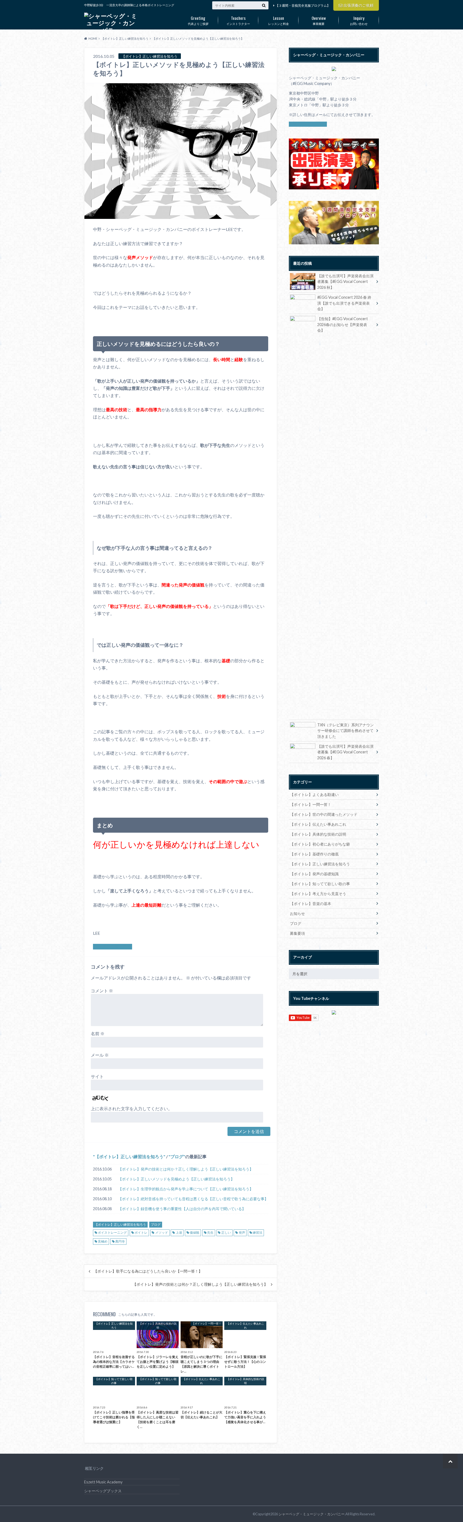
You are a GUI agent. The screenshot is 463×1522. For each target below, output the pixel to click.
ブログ (176, 1156)
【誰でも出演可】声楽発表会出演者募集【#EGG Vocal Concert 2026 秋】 (345, 282)
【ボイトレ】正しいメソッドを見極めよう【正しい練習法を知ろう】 (176, 1179)
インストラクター (238, 20)
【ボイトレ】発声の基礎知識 (314, 874)
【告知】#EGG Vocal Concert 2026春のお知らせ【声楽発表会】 (342, 324)
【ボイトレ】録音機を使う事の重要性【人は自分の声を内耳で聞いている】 (182, 1208)
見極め (102, 1241)
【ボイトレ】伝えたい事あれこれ (318, 824)
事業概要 (319, 20)
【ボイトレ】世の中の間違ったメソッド (323, 814)
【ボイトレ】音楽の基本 (310, 903)
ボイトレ (141, 1233)
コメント (102, 990)
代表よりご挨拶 (198, 20)
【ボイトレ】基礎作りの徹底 (314, 854)
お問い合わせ (359, 20)
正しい (226, 1233)
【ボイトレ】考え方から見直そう (318, 893)
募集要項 (297, 933)
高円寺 (120, 1241)
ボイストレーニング (112, 1233)
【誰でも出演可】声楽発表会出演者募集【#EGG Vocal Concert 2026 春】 (345, 752)
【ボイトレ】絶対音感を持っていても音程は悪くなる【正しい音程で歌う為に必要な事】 (193, 1198)
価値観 (194, 1233)
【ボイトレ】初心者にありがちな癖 (320, 844)
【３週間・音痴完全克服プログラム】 (302, 5)
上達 (179, 1233)
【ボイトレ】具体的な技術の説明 (318, 834)
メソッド (161, 1233)
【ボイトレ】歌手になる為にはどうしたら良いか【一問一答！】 (148, 1271)
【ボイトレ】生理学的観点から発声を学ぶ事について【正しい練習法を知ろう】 (185, 1189)
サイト (97, 1076)
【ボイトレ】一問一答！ (310, 804)
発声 (242, 1233)
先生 (210, 1233)
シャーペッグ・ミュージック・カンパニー (311, 1514)
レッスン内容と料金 (112, 946)
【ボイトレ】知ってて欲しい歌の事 (320, 883)
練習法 (257, 1233)
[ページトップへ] (450, 1461)
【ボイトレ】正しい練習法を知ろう (129, 1156)
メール (100, 1054)
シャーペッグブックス (103, 1491)
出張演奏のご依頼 (358, 5)
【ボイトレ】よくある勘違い (314, 794)
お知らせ (297, 913)
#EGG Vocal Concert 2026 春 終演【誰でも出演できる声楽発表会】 (344, 303)
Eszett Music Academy (103, 1482)
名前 (97, 1033)
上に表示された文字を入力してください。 (131, 1108)
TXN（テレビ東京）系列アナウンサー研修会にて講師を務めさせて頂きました (345, 731)
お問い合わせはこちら (308, 124)
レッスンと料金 (278, 20)
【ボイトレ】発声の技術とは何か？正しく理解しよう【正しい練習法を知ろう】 (185, 1169)
